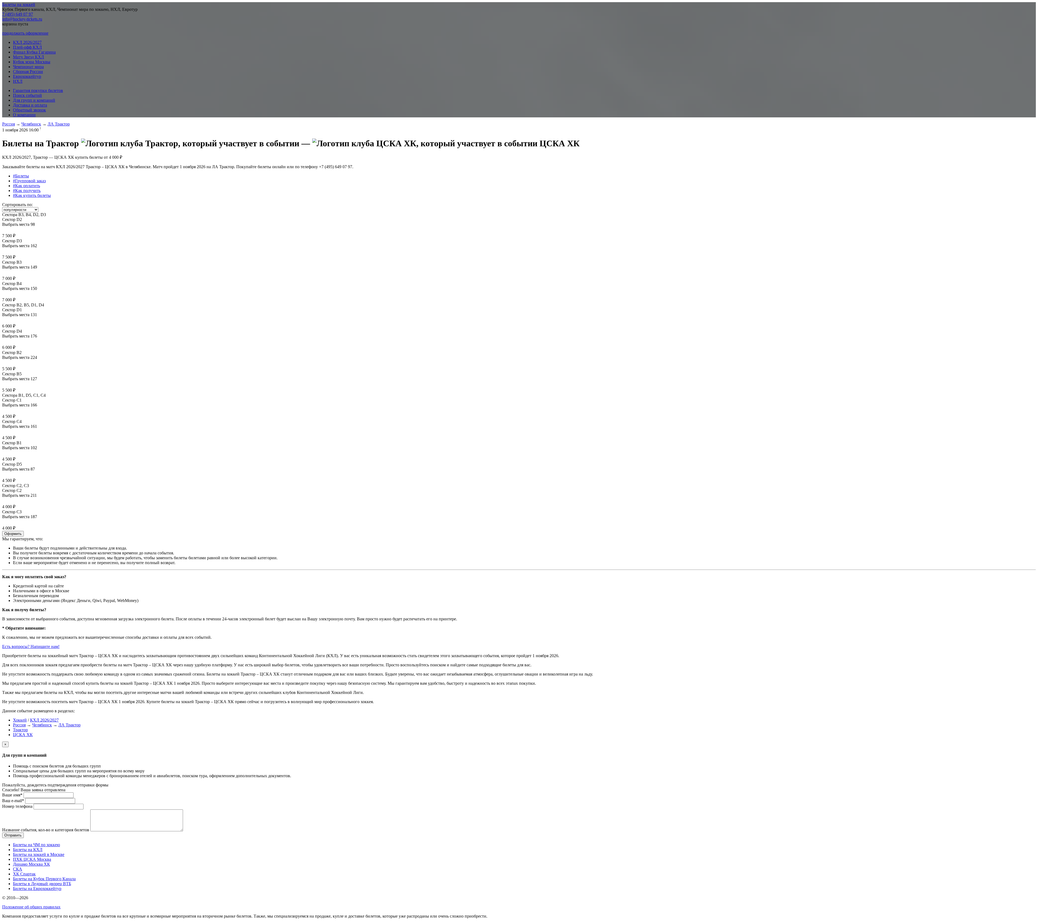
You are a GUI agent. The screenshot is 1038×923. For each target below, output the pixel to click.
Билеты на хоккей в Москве (38, 854)
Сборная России (28, 71)
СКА (17, 869)
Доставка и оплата (30, 105)
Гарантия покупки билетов (38, 90)
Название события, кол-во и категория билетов (45, 830)
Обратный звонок (29, 110)
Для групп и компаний (34, 100)
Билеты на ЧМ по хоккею (36, 844)
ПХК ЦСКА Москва (32, 859)
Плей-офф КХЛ (27, 47)
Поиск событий (27, 95)
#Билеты (21, 176)
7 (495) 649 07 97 (17, 14)
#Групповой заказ (29, 180)
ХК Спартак (24, 874)
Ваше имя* (12, 795)
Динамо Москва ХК (31, 864)
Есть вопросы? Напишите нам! (30, 646)
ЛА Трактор (59, 124)
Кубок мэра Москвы (31, 61)
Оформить (13, 534)
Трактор (20, 729)
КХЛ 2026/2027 (27, 42)
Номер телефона (17, 806)
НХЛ (17, 81)
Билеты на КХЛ (27, 849)
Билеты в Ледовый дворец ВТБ (42, 883)
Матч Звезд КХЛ (28, 57)
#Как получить (27, 190)
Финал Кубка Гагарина (34, 52)
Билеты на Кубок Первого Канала (44, 878)
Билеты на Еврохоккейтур (37, 888)
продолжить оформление (25, 33)
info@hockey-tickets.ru (22, 19)
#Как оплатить (26, 185)
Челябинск (31, 124)
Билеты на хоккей (18, 4)
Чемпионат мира (28, 66)
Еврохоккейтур (27, 76)
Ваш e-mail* (13, 800)
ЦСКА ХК (23, 734)
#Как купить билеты (32, 195)
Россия (8, 124)
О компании (24, 115)
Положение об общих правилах (31, 907)
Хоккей (20, 720)
